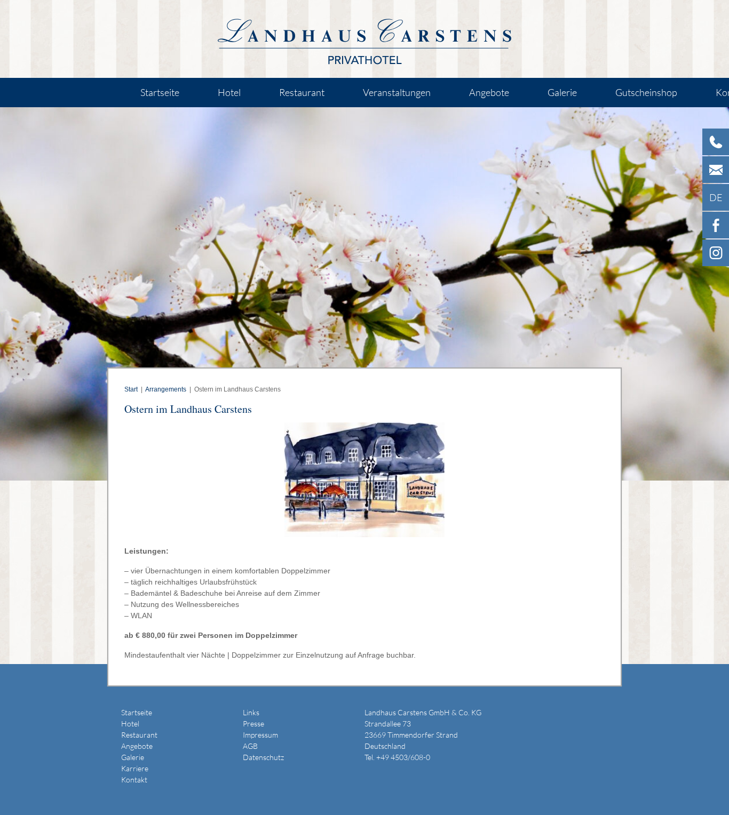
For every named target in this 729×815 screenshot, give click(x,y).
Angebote (489, 92)
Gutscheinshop (646, 92)
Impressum (260, 734)
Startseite (159, 92)
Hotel (229, 92)
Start (131, 389)
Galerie (562, 92)
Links (251, 712)
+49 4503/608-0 (403, 757)
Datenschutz (263, 757)
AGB (250, 745)
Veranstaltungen (397, 92)
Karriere (134, 768)
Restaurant (301, 92)
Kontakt (134, 779)
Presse (253, 723)
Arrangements (165, 389)
